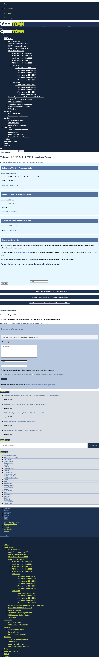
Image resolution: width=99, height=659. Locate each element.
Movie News (8, 483)
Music (6, 489)
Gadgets (6, 467)
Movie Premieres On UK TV (18, 43)
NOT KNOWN (11, 230)
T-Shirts (7, 139)
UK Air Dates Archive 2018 (25, 73)
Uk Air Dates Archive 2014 (25, 85)
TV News (7, 498)
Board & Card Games (11, 457)
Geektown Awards (10, 141)
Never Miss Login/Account (18, 116)
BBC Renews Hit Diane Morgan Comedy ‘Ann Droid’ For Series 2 (23, 430)
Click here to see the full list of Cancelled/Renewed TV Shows (49, 303)
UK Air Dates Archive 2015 (25, 80)
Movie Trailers (8, 487)
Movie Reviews (9, 485)
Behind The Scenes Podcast (18, 137)
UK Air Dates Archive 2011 (25, 92)
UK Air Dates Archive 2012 (25, 90)
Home (5, 4)
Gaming (7, 118)
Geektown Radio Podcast (18, 130)
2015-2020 (16, 65)
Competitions (8, 463)
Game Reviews (9, 468)
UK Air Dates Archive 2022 (22, 60)
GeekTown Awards (10, 474)
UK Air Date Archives (16, 51)
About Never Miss (14, 113)
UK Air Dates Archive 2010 (25, 94)
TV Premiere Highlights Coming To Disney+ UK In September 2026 (24, 413)
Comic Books (8, 461)
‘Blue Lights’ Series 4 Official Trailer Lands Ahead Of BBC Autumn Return (26, 404)
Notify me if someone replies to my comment (48, 374)
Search (21, 151)
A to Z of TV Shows (15, 102)
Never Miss (7, 111)
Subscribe (4, 283)
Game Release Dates (16, 120)
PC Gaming (8, 490)
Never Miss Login (8, 18)
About (6, 143)
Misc (5, 481)
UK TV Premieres (8, 8)
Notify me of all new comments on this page (17, 374)
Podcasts (7, 127)
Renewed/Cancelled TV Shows (20, 99)
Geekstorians (13, 132)
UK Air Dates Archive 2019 (25, 70)
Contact (7, 145)
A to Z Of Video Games (17, 125)
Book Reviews (8, 459)
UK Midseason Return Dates (19, 106)
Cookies (6, 525)
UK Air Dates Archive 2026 (18, 48)
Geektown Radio (9, 476)
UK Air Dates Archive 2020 (25, 68)
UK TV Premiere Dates (11, 522)
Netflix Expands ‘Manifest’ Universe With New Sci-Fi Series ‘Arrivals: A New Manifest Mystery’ (32, 395)
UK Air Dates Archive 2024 (22, 56)
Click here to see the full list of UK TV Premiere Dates (49, 291)
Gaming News (13, 123)
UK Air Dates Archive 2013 (25, 87)
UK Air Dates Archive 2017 (25, 75)
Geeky (6, 479)
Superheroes (8, 494)
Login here (17, 337)
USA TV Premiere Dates (17, 46)
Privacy (6, 527)
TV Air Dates (8, 39)
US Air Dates (8, 503)
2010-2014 (16, 82)
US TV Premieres (8, 13)
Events (6, 465)
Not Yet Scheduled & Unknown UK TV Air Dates (26, 97)
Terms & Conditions (10, 524)
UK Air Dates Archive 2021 (22, 63)
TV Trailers (12, 109)
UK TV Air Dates (14, 41)
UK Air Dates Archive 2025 (22, 53)
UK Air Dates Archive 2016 (25, 77)
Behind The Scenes (10, 455)
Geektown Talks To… (16, 134)
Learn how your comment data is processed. (40, 385)
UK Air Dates (8, 502)
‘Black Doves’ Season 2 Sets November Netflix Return (19, 421)
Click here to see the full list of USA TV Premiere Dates (50, 297)
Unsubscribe (8, 529)
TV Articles (7, 496)
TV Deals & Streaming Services (20, 104)
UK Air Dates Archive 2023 (22, 58)
